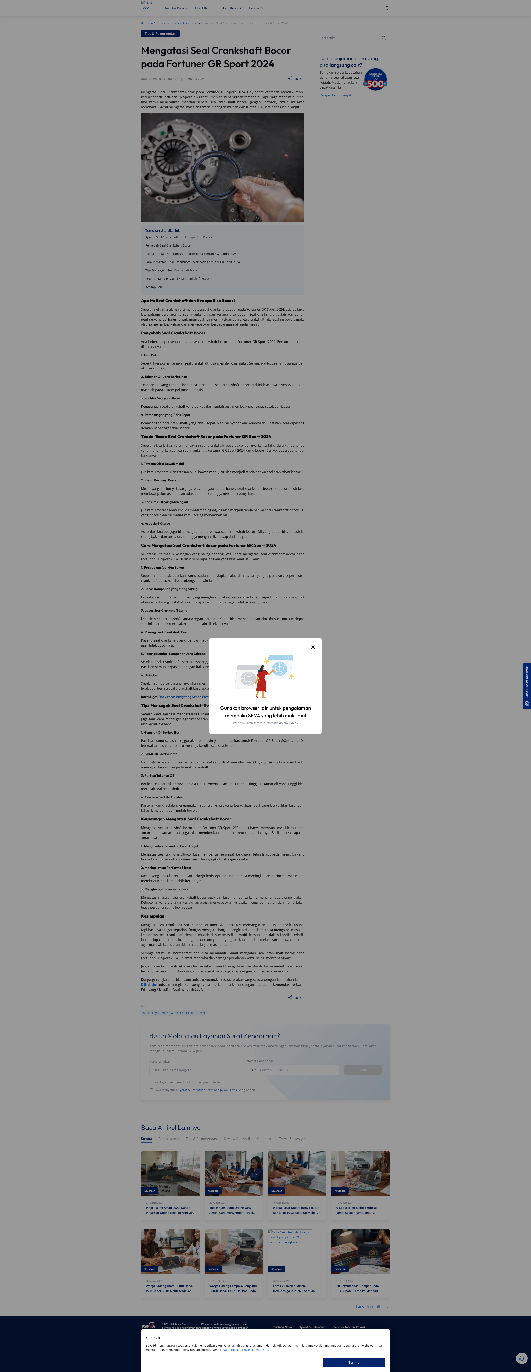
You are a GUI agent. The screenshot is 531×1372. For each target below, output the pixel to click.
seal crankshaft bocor (190, 1013)
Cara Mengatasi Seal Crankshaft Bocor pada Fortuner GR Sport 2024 (192, 262)
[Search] (383, 38)
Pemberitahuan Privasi (349, 1327)
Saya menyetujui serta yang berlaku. (206, 1090)
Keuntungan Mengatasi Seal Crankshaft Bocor (177, 279)
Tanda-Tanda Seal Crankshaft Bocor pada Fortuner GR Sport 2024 (190, 254)
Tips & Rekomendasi (202, 1139)
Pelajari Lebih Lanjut (335, 95)
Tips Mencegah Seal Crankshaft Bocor (171, 270)
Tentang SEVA (282, 1327)
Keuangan (264, 1139)
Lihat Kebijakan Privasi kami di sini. (244, 1350)
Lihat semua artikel (368, 1306)
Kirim (363, 1070)
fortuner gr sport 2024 (157, 1013)
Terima (353, 1362)
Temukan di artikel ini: (162, 230)
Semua (146, 1138)
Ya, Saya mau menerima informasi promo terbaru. (189, 1082)
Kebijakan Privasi (226, 1090)
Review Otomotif (237, 1139)
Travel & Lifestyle (292, 1139)
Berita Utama (168, 1139)
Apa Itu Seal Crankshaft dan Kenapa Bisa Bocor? (178, 237)
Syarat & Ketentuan (191, 1090)
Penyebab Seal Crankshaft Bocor (167, 245)
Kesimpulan (153, 287)
